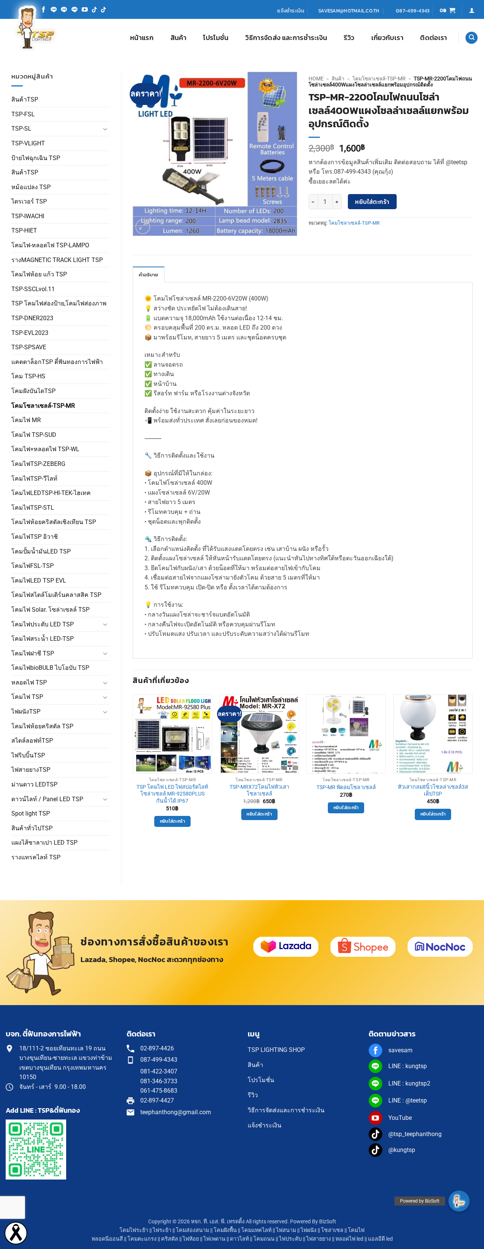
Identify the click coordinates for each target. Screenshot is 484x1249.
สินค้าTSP (24, 99)
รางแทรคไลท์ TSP (35, 857)
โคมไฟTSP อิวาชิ (34, 536)
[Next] (472, 767)
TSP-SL (21, 128)
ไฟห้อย (191, 1239)
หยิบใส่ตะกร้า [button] (172, 821)
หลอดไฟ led (349, 1239)
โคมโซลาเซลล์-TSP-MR (43, 405)
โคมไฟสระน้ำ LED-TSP (42, 638)
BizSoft (327, 1221)
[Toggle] (105, 128)
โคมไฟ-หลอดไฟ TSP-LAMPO (50, 245)
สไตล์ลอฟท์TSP (32, 740)
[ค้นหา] (471, 38)
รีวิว (349, 38)
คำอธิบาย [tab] (148, 274)
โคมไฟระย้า (133, 1230)
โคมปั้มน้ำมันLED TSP (41, 551)
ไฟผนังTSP (25, 711)
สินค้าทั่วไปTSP (32, 828)
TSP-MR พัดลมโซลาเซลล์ (346, 787)
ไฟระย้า (162, 1230)
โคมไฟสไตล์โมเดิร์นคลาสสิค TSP (56, 594)
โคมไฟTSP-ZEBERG (38, 463)
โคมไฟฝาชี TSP (32, 653)
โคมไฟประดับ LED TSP (42, 624)
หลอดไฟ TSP (29, 682)
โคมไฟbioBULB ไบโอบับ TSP (50, 667)
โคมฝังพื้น (225, 1230)
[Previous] (133, 767)
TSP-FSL (23, 114)
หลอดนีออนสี (107, 1239)
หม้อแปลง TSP (31, 187)
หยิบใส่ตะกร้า (372, 201)
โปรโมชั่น (215, 38)
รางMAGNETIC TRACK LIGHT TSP (57, 260)
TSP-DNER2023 (32, 318)
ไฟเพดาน (214, 1239)
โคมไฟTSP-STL (32, 507)
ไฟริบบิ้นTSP (28, 755)
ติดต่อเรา (433, 38)
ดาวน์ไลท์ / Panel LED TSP (47, 799)
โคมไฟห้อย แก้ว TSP (39, 274)
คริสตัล (169, 1239)
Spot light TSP (30, 813)
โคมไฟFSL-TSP (32, 565)
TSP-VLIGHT (28, 143)
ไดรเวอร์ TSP (29, 201)
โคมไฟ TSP (27, 696)
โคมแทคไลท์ (256, 1230)
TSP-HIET (24, 230)
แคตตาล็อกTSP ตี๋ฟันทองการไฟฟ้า (57, 361)
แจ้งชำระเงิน (290, 10)
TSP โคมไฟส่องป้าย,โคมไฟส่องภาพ (59, 303)
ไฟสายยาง (318, 1239)
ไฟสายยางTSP (30, 769)
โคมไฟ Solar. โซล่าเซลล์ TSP (50, 609)
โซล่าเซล (332, 1230)
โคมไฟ (356, 1230)
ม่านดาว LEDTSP (34, 784)
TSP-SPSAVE (28, 347)
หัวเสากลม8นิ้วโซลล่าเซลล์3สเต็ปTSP (433, 790)
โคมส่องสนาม (192, 1230)
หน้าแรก (142, 38)
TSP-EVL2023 (29, 332)
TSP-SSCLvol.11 (33, 289)
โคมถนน (264, 1239)
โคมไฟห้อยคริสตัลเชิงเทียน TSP (53, 522)
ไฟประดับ (290, 1239)
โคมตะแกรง (142, 1239)
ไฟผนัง (308, 1230)
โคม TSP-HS (28, 376)
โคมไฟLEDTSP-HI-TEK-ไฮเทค (51, 493)
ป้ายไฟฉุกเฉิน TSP (35, 158)
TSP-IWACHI (27, 216)
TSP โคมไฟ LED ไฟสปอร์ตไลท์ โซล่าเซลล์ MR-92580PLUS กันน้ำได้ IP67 (172, 794)
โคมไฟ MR (26, 420)
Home (316, 79)
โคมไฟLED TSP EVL (38, 580)
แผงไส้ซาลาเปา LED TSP (44, 842)
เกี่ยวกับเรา (387, 38)
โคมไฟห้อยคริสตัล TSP (42, 726)
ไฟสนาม (286, 1230)
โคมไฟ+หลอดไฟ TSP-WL (45, 449)
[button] (447, 11)
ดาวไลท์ (239, 1239)
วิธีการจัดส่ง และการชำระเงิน (286, 38)
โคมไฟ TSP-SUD (33, 434)
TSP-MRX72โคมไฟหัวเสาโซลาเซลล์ (259, 790)
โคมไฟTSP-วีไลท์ (34, 478)
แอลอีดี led (380, 1239)
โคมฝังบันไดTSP (33, 391)
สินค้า (178, 38)
